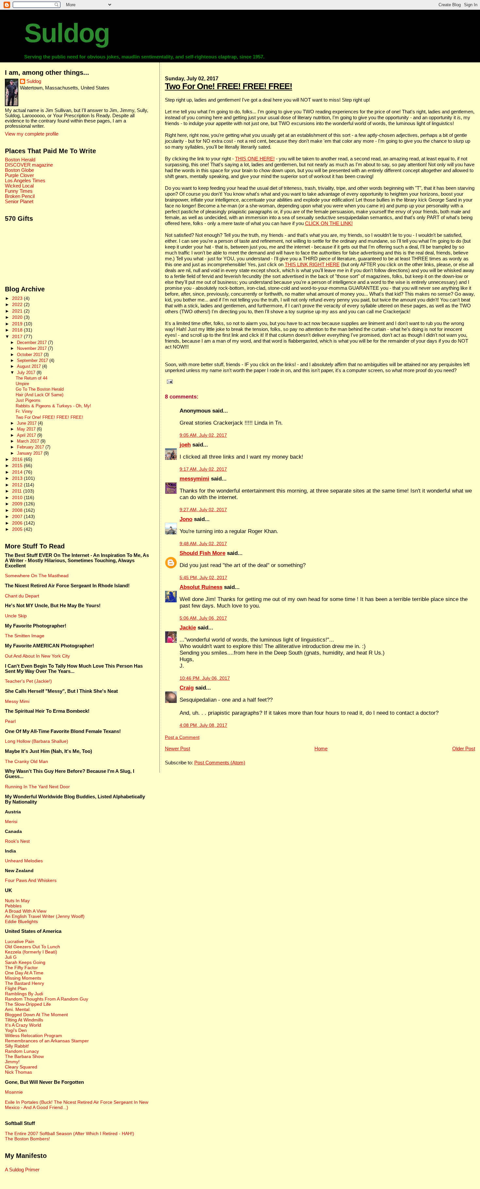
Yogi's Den (16, 1030)
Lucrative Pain (19, 941)
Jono (186, 519)
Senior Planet (19, 201)
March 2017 (28, 441)
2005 (18, 529)
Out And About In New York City (37, 656)
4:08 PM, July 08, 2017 (203, 725)
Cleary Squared (21, 1066)
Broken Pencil (20, 196)
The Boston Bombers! (27, 1138)
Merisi (11, 821)
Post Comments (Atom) (219, 762)
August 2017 (29, 366)
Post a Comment (182, 737)
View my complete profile (31, 134)
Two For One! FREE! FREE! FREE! (228, 86)
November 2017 (32, 348)
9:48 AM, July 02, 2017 (203, 543)
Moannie (14, 1092)
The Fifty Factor (21, 967)
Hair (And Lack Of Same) (39, 395)
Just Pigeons (28, 400)
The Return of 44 (31, 378)
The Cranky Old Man (26, 761)
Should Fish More (202, 553)
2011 (17, 491)
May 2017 (27, 429)
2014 (18, 472)
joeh (185, 445)
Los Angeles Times (25, 180)
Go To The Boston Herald (40, 389)
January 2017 (30, 453)
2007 (18, 516)
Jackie (188, 628)
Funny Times (19, 191)
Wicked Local (19, 185)
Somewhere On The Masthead (37, 575)
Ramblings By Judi (24, 993)
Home (321, 748)
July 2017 (27, 372)
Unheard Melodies (24, 860)
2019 (18, 323)
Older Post (463, 748)
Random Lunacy (22, 1051)
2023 (18, 298)
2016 (18, 459)
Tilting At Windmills (24, 1019)
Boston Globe (19, 170)
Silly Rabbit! (17, 1046)
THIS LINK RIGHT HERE (312, 264)
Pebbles (13, 905)
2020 (18, 317)
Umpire (22, 384)
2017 (18, 336)
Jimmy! (12, 1061)
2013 (18, 478)
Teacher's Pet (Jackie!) (28, 681)
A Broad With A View (25, 911)
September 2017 (33, 360)
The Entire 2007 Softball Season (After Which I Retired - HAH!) (69, 1133)
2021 (18, 311)
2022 (18, 304)
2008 (18, 510)
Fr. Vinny (24, 411)
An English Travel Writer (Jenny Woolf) (45, 916)
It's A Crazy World (23, 1025)
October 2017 (30, 354)
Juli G (11, 957)
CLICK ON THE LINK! (329, 223)
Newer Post (177, 748)
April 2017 (27, 435)
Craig (187, 688)
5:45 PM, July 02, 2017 (203, 577)
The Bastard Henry (24, 983)
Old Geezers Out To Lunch (32, 946)
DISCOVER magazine (29, 165)
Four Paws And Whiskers (30, 880)
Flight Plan (16, 988)
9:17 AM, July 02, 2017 (203, 469)
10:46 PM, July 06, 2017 (205, 678)
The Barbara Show (24, 1056)
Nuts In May (17, 900)
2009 (18, 503)
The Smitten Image (24, 635)
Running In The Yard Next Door (37, 786)
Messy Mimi (17, 701)
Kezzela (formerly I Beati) (31, 951)
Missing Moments (23, 978)
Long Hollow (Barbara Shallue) (36, 741)
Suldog (66, 33)
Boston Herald (20, 159)
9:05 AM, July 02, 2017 (203, 435)
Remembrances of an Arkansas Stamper (47, 1040)
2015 (18, 465)
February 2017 (31, 447)
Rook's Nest (17, 841)
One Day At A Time (24, 972)
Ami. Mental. (18, 1009)
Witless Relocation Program (33, 1035)
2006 (18, 523)
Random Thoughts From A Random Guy (46, 999)
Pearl (10, 721)
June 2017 (27, 423)
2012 (18, 484)
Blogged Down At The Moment (36, 1014)
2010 (18, 497)
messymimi (194, 479)
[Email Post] (169, 381)
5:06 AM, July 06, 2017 (203, 618)
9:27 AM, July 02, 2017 (203, 509)
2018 (18, 330)
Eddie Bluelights (21, 921)
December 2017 (32, 342)
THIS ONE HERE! (255, 158)
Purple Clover (19, 175)
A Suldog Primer (22, 1169)
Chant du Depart (22, 595)
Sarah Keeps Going (25, 962)
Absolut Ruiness (201, 587)
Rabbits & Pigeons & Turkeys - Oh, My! (53, 406)
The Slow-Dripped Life (28, 1004)
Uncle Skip (16, 615)
